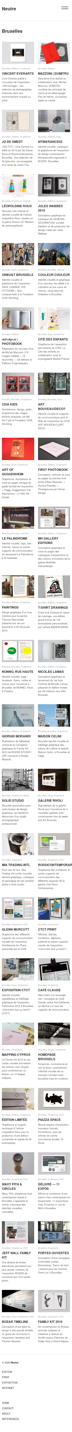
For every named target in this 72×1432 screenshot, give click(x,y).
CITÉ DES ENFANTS (53, 339)
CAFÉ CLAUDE (49, 990)
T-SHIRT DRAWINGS (53, 607)
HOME (5, 1403)
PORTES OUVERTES (53, 1253)
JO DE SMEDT (12, 141)
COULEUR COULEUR (54, 274)
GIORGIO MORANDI (16, 736)
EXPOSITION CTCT (16, 990)
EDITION (7, 1372)
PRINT (5, 1377)
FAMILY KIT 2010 (50, 1321)
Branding (42, 269)
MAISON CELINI (49, 736)
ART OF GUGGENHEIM (12, 471)
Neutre (9, 8)
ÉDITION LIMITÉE (14, 1119)
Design (51, 1049)
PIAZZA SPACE (49, 1119)
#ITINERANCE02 (50, 141)
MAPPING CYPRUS (16, 1054)
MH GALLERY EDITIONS (48, 540)
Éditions (15, 68)
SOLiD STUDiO (13, 800)
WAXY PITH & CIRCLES (12, 1186)
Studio (26, 795)
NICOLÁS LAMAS (51, 671)
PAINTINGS (10, 607)
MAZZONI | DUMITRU (53, 73)
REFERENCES (10, 1419)
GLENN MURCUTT (15, 929)
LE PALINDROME (14, 538)
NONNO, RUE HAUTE (17, 671)
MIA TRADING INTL (16, 865)
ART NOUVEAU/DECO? (51, 406)
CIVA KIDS (9, 404)
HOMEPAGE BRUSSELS (47, 1056)
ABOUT (6, 1413)
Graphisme (25, 68)
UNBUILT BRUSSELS (17, 274)
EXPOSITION (9, 1382)
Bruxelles (6, 68)
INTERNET (8, 1388)
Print (61, 859)
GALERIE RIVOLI (50, 800)
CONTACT (8, 1408)
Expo (58, 136)
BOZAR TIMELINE (15, 1321)
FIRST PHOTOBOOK (53, 469)
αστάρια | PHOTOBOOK (12, 341)
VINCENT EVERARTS (18, 73)
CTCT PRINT (47, 929)
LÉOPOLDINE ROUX (17, 206)
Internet (26, 200)
